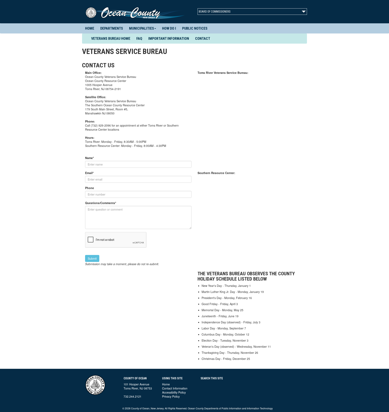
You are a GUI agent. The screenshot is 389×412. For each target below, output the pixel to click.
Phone (89, 188)
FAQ (139, 38)
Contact (202, 38)
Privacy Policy (171, 396)
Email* (89, 173)
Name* (89, 158)
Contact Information (174, 388)
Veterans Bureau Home (112, 38)
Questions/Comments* (100, 203)
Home (89, 28)
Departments (111, 28)
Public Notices (194, 28)
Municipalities (141, 28)
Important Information (168, 38)
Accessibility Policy (174, 392)
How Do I (169, 28)
